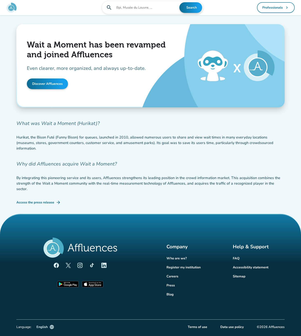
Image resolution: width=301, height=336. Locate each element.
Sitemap (239, 276)
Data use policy (232, 327)
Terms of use (197, 327)
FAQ (236, 258)
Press (170, 285)
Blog (170, 294)
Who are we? (176, 258)
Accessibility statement (250, 267)
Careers (172, 276)
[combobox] (147, 7)
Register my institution (183, 267)
